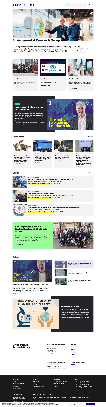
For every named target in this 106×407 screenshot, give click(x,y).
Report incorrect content (83, 397)
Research (73, 352)
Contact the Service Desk (18, 383)
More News (80, 51)
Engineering (36, 381)
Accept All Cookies (90, 404)
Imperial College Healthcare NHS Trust (83, 386)
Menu (90, 4)
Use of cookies (72, 397)
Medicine (35, 383)
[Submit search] (85, 5)
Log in (34, 398)
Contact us (50, 353)
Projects (73, 357)
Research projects (81, 53)
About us (73, 347)
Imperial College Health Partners (82, 384)
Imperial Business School (39, 386)
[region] (53, 404)
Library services (16, 386)
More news (90, 136)
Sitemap (35, 397)
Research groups (58, 384)
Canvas (14, 381)
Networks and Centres (59, 383)
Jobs (14, 384)
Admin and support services (60, 381)
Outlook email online (17, 388)
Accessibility (42, 397)
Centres (73, 354)
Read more (20, 244)
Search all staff (57, 386)
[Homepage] (38, 5)
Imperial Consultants (79, 387)
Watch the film (21, 125)
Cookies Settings (71, 404)
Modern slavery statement (53, 397)
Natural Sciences (37, 384)
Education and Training (82, 48)
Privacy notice (63, 397)
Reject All (81, 404)
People (73, 349)
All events (90, 173)
